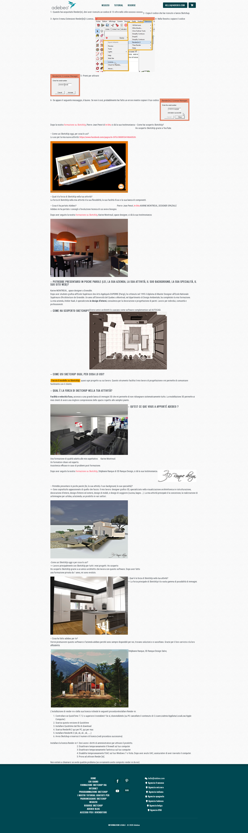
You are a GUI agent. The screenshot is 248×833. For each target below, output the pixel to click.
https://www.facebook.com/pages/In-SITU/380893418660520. (107, 137)
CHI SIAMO (93, 781)
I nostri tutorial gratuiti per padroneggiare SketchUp (93, 797)
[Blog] (126, 794)
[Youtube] (117, 794)
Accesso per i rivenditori (93, 812)
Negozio (105, 5)
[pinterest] (126, 784)
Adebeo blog (93, 808)
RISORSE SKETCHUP (93, 805)
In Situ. (137, 205)
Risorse (132, 5)
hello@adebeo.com (175, 5)
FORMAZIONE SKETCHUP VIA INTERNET (93, 786)
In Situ (108, 124)
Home (93, 778)
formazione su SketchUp (75, 124)
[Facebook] (117, 784)
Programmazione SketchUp (93, 791)
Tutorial (118, 5)
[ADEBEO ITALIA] (64, 5)
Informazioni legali (116, 825)
